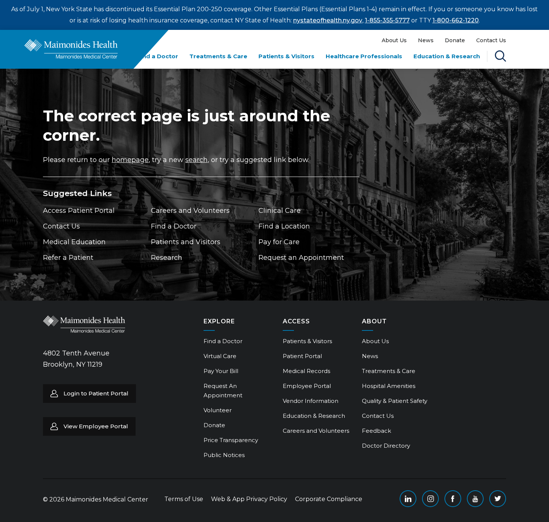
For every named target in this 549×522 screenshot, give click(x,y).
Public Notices (224, 455)
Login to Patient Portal (95, 393)
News (426, 40)
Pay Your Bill (221, 371)
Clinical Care (279, 210)
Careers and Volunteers (190, 210)
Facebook (452, 498)
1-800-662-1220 (455, 20)
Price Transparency (231, 440)
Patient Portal (302, 356)
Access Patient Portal (79, 210)
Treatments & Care (218, 56)
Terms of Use (183, 499)
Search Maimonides (500, 56)
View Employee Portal (95, 426)
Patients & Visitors (286, 56)
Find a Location (284, 226)
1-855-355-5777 (387, 20)
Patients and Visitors (185, 242)
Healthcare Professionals (364, 56)
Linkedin (408, 498)
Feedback (376, 430)
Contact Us (491, 40)
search (196, 160)
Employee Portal (307, 385)
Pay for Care (279, 242)
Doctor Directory (386, 445)
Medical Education (74, 242)
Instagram (430, 498)
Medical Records (306, 371)
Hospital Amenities (388, 385)
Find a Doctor (157, 56)
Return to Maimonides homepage (71, 49)
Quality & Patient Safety (394, 400)
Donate (455, 40)
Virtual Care (220, 356)
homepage (130, 160)
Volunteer (218, 410)
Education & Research (446, 56)
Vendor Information (310, 400)
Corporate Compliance (328, 499)
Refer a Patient (68, 258)
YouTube (475, 498)
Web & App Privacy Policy (249, 499)
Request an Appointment (301, 258)
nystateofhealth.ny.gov (327, 20)
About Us (394, 40)
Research (166, 258)
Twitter (497, 498)
